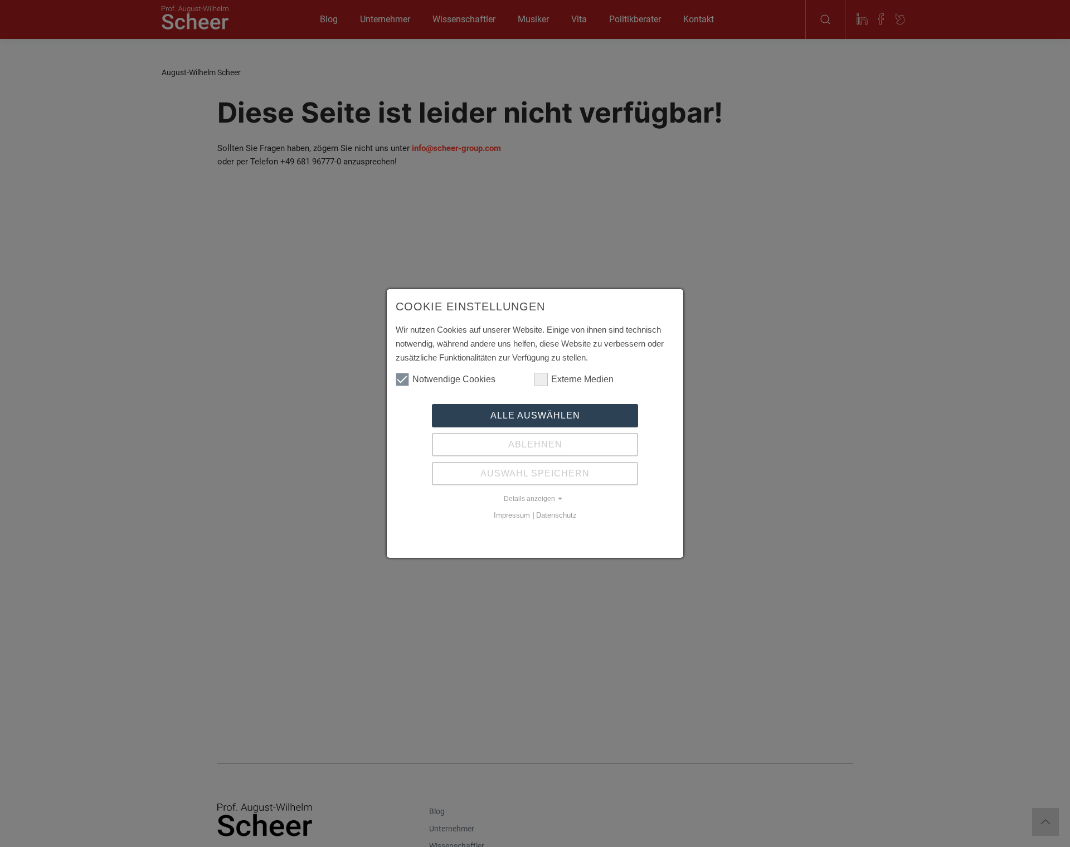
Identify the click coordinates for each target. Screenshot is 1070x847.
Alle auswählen (535, 415)
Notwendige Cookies (453, 379)
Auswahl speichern (535, 473)
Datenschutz (556, 515)
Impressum (512, 515)
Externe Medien (582, 379)
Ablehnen (535, 444)
